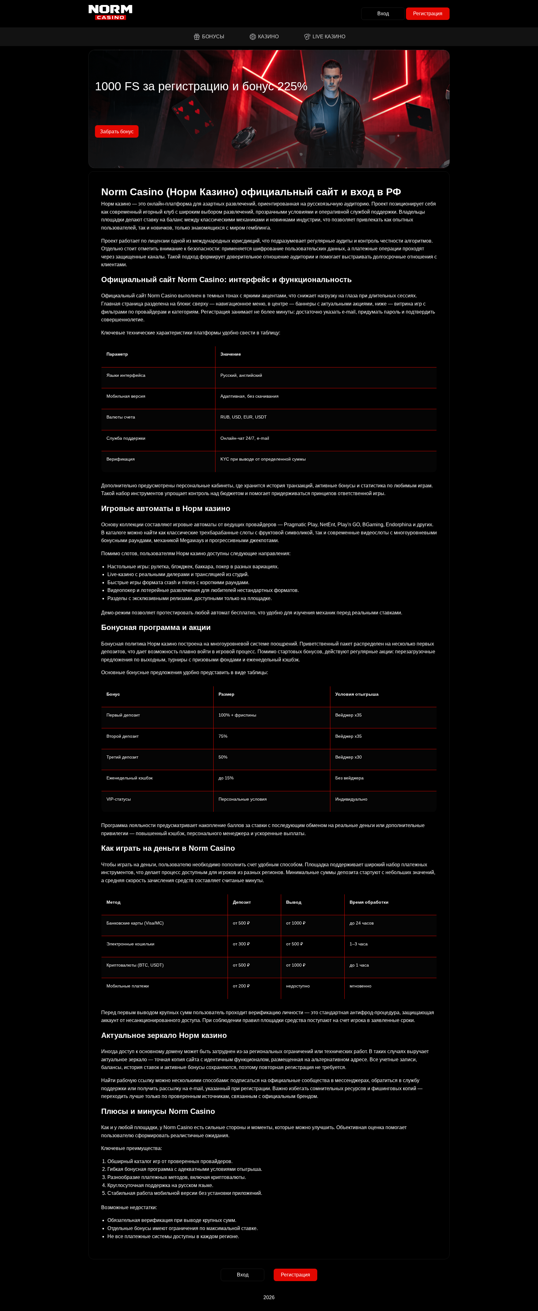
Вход (383, 13)
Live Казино (329, 36)
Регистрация (427, 13)
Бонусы (213, 36)
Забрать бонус (117, 131)
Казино (268, 36)
